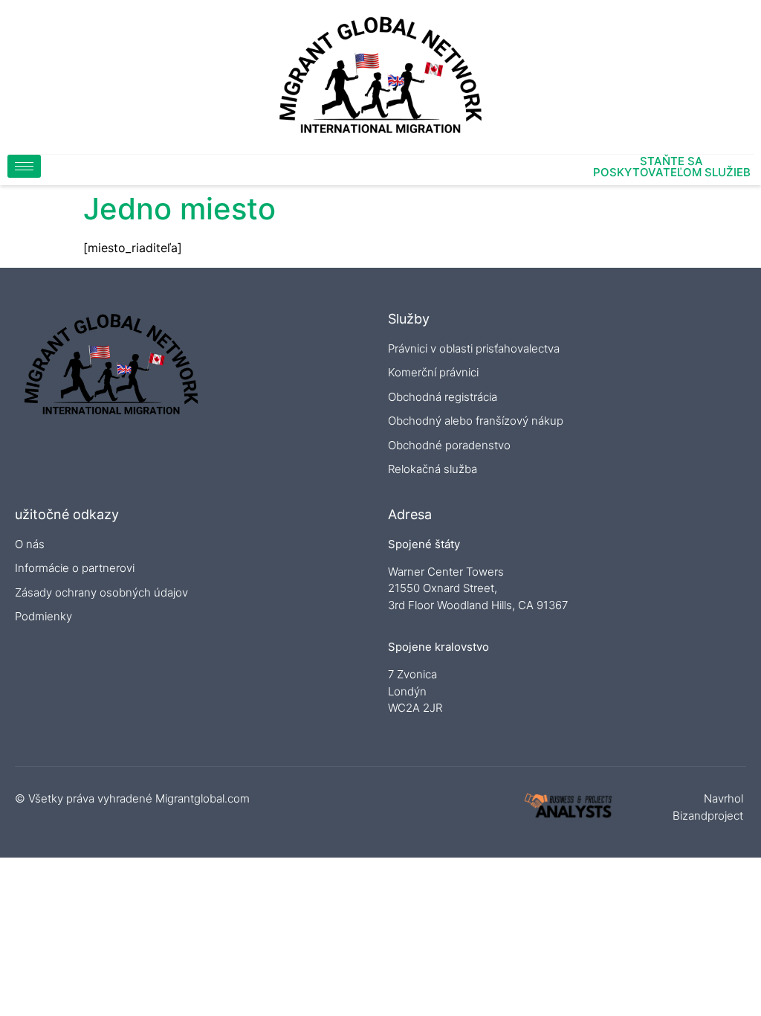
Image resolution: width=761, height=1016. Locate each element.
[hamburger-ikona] (24, 166)
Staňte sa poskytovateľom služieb (672, 166)
